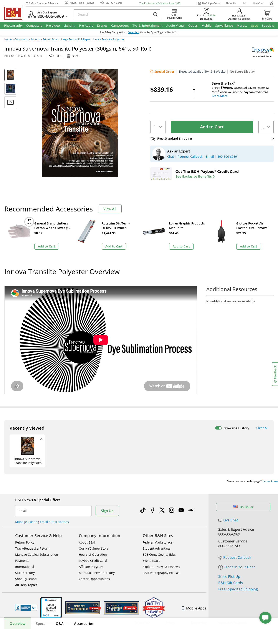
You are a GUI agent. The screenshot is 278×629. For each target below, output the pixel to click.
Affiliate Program (91, 567)
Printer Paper (51, 39)
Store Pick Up (229, 576)
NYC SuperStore (211, 3)
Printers (35, 39)
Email (23, 510)
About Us (231, 3)
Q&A (60, 623)
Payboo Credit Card (93, 561)
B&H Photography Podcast (161, 573)
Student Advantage (156, 548)
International (24, 567)
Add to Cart (212, 127)
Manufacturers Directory (97, 573)
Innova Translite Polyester (108, 39)
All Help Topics (26, 585)
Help (244, 3)
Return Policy (24, 542)
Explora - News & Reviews (161, 567)
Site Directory (25, 573)
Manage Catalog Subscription (36, 554)
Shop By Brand (26, 579)
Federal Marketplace (157, 542)
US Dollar (246, 507)
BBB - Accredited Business (26, 607)
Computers (21, 39)
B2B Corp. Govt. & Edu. (159, 554)
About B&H (87, 542)
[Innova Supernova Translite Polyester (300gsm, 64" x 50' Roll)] (80, 123)
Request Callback (237, 557)
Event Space (151, 561)
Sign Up (107, 510)
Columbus (133, 32)
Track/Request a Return (32, 548)
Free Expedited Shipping (238, 589)
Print (74, 56)
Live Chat (258, 3)
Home (8, 39)
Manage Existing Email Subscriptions (42, 522)
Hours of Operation (93, 554)
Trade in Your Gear (239, 567)
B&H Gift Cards (230, 582)
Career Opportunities (94, 579)
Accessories (84, 623)
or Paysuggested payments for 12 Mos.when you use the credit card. (240, 89)
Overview (17, 623)
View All (109, 208)
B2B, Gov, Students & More (41, 3)
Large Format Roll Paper (75, 39)
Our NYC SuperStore (94, 548)
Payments (22, 561)
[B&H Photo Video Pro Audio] (15, 13)
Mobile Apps (196, 608)
